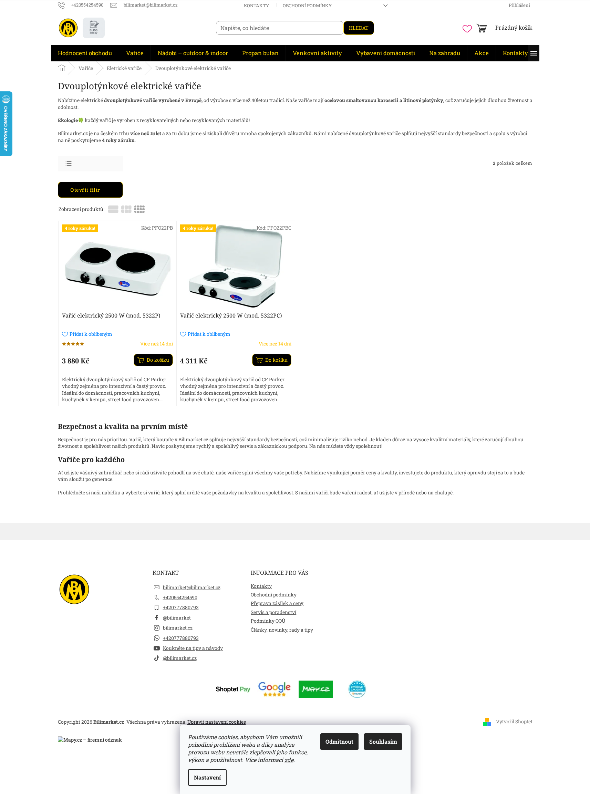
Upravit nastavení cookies (216, 721)
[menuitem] (85, 53)
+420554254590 (180, 597)
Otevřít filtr (86, 190)
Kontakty (256, 5)
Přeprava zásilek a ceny (277, 603)
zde (288, 759)
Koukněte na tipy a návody (193, 648)
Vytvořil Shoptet (514, 721)
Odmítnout (339, 741)
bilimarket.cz (178, 627)
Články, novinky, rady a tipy (282, 629)
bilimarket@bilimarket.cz (191, 587)
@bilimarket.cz (180, 658)
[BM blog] (94, 28)
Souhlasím (383, 741)
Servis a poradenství (273, 612)
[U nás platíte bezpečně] (233, 688)
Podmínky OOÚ (268, 620)
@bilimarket (177, 617)
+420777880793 (181, 607)
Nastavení (207, 777)
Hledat (359, 27)
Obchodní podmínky (307, 5)
